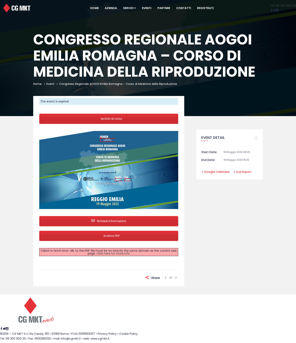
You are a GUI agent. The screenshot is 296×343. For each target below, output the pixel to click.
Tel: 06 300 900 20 (283, 6)
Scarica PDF (111, 236)
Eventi (146, 8)
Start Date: (209, 152)
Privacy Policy (107, 334)
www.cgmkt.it (100, 339)
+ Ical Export (242, 172)
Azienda (111, 8)
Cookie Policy (128, 334)
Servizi (128, 8)
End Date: (208, 160)
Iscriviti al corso (111, 119)
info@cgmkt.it (71, 339)
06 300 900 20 (16, 339)
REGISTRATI (205, 8)
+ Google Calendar (215, 172)
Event (50, 84)
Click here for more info (113, 253)
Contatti (183, 8)
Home (94, 8)
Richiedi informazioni (111, 221)
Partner (163, 8)
